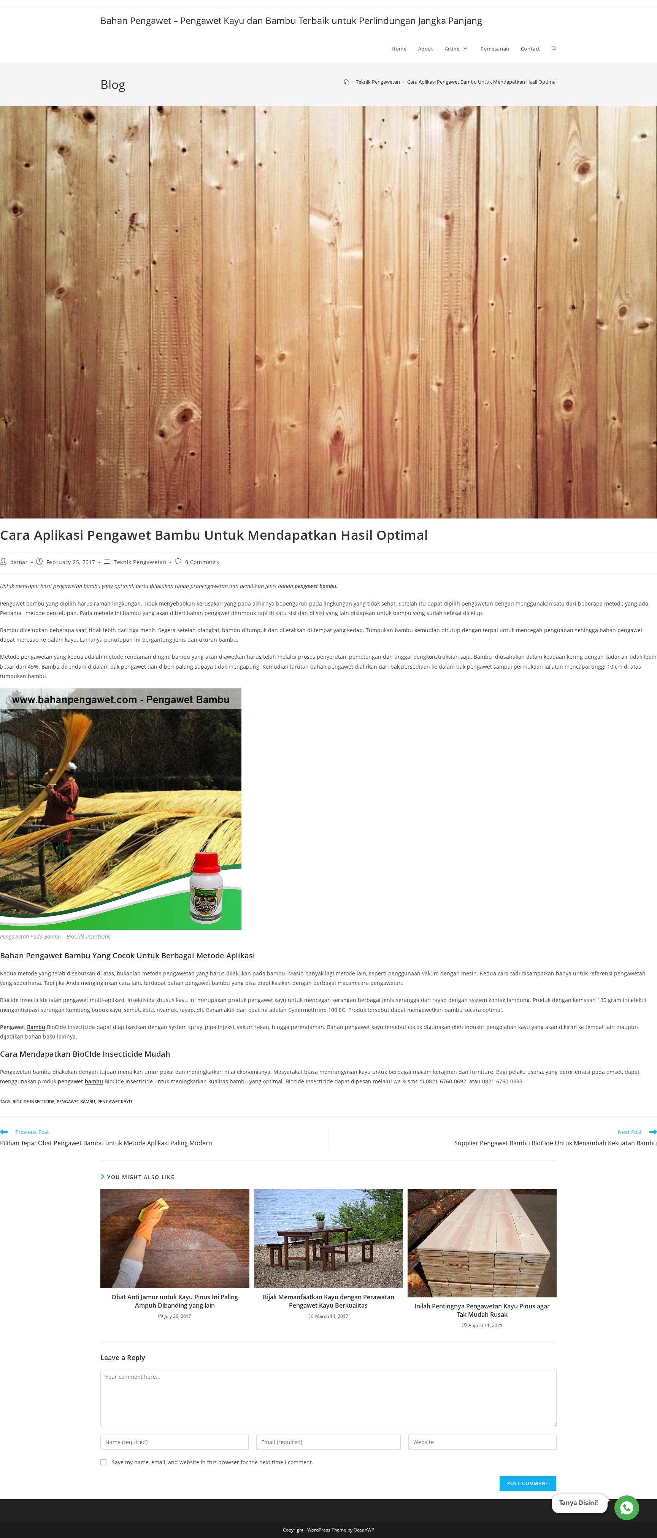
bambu (94, 1081)
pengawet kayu (114, 1101)
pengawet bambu (76, 1101)
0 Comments (202, 562)
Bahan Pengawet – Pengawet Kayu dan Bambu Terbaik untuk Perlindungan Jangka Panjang (291, 20)
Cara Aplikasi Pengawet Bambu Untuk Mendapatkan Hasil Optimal (482, 81)
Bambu (36, 1027)
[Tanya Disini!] (625, 1509)
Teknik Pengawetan (140, 562)
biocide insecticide (33, 1101)
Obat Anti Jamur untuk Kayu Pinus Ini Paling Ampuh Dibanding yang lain (174, 1301)
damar (19, 562)
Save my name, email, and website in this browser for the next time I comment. (212, 1462)
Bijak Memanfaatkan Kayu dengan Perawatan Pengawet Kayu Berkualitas (328, 1301)
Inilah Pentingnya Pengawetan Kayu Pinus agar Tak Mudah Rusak (482, 1310)
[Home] (346, 81)
